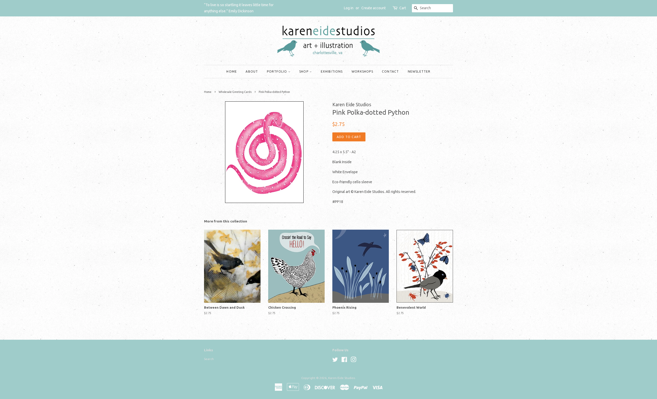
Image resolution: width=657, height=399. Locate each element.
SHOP (304, 71)
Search (209, 359)
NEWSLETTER (419, 71)
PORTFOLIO (277, 71)
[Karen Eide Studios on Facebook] (344, 360)
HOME (231, 71)
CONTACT (390, 71)
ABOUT (252, 71)
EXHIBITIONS (332, 71)
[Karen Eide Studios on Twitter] (335, 360)
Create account (373, 8)
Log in (348, 8)
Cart (402, 8)
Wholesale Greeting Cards (235, 91)
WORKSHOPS (362, 71)
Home (207, 91)
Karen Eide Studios (341, 377)
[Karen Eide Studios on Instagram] (353, 360)
